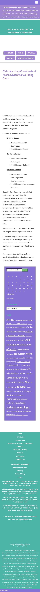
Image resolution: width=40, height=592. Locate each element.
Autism (25, 149)
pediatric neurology (17, 407)
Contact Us (20, 459)
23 (20, 288)
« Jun (8, 298)
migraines (11, 399)
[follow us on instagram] (17, 23)
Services (20, 446)
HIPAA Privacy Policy (20, 467)
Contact (9, 53)
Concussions (27, 358)
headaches (20, 395)
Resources (20, 456)
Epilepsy (26, 165)
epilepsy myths (18, 391)
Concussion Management (14, 358)
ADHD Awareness (18, 320)
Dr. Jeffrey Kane (23, 373)
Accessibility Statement (20, 464)
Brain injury (29, 336)
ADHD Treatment (21, 324)
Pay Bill (31, 53)
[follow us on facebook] (12, 23)
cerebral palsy (10, 340)
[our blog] (22, 23)
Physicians (20, 437)
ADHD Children (28, 320)
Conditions (20, 440)
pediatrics (9, 411)
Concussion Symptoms (20, 365)
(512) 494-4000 (14, 494)
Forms (20, 53)
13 (8, 285)
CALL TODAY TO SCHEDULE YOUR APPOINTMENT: (20, 31)
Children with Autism (23, 350)
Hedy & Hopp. (23, 546)
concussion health (23, 354)
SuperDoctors (8, 122)
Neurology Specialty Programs (20, 443)
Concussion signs (11, 362)
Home (20, 434)
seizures (10, 414)
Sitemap (20, 471)
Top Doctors (25, 415)
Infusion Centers (20, 450)
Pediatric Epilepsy (21, 399)
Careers (20, 453)
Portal (10, 58)
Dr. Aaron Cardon (14, 154)
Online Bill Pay (20, 474)
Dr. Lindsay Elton (21, 382)
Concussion (9, 354)
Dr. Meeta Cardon (14, 169)
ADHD (9, 320)
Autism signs (21, 331)
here (30, 260)
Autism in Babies (11, 331)
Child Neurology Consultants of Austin (18, 344)
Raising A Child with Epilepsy (22, 411)
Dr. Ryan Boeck (13, 138)
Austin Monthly (23, 327)
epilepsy (21, 386)
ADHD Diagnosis (11, 324)
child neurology (19, 340)
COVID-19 (25, 369)
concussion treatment (14, 369)
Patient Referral (25, 58)
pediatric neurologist (15, 403)
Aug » (12, 298)
